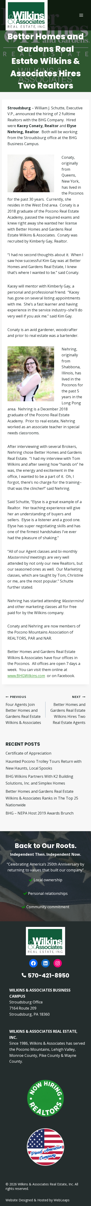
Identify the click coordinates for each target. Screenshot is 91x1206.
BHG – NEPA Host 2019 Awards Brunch (40, 813)
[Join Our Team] (45, 1098)
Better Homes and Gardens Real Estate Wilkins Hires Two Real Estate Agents (67, 710)
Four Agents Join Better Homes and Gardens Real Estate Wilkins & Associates (23, 710)
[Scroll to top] (80, 1192)
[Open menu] (81, 15)
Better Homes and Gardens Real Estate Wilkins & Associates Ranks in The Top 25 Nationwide (42, 798)
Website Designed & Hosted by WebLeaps (38, 1200)
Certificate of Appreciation (28, 753)
